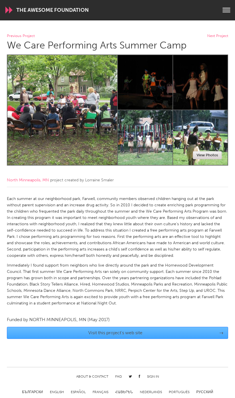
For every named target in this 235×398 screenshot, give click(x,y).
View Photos (207, 155)
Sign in (153, 376)
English (57, 392)
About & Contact (92, 376)
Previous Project (21, 36)
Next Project (217, 36)
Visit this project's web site (156, 332)
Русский (204, 392)
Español (78, 392)
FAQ (118, 376)
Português (179, 392)
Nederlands (151, 392)
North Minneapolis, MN (28, 180)
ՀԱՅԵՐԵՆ (124, 392)
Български (32, 392)
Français (100, 392)
